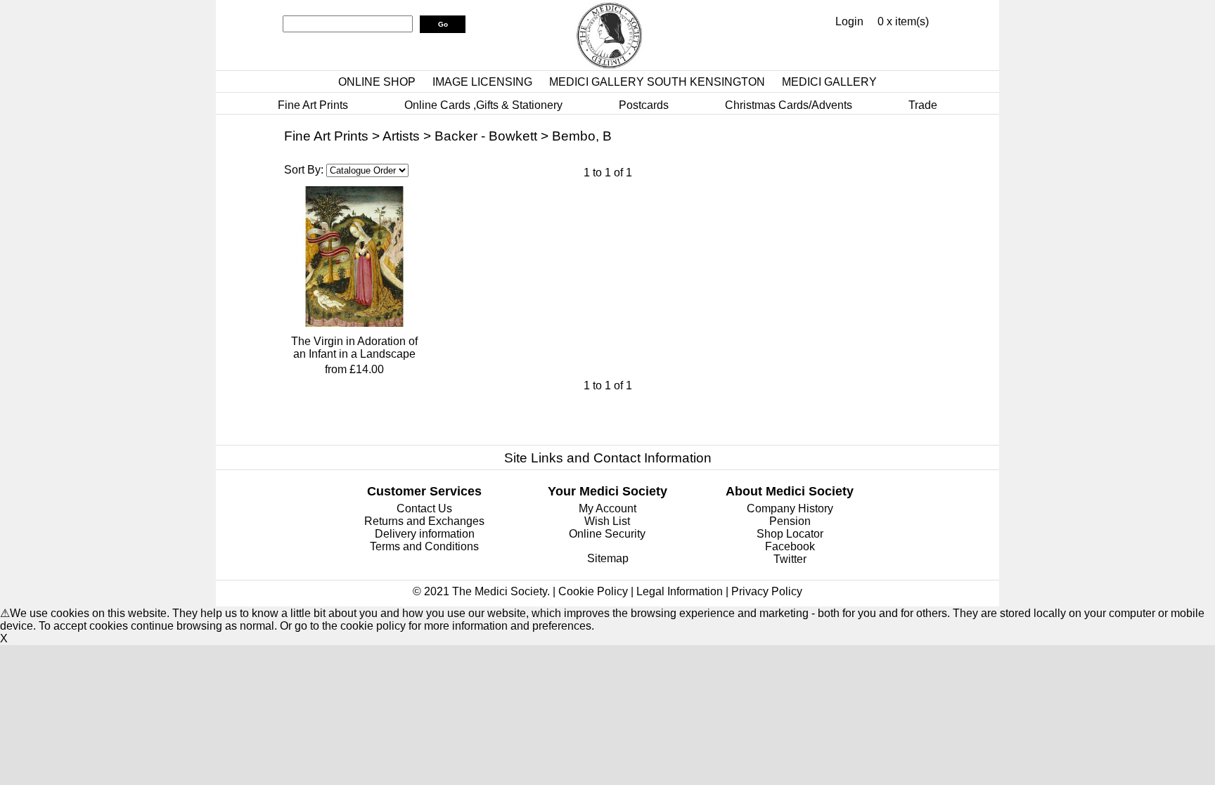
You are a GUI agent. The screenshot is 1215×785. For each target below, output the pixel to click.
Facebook (790, 546)
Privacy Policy (766, 591)
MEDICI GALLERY (829, 82)
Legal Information (679, 591)
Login (849, 21)
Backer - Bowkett (486, 136)
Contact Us (424, 508)
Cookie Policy (593, 591)
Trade (922, 105)
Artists (401, 136)
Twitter (789, 559)
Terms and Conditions (424, 546)
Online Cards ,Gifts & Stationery (483, 105)
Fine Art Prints (313, 105)
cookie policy (373, 626)
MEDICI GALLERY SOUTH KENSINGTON (657, 82)
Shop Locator (790, 534)
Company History (790, 508)
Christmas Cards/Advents (788, 105)
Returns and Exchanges (424, 521)
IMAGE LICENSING (482, 82)
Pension (790, 521)
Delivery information (425, 534)
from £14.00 (354, 369)
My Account (607, 508)
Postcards (644, 105)
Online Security (607, 534)
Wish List (607, 521)
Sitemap (608, 558)
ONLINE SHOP (377, 82)
